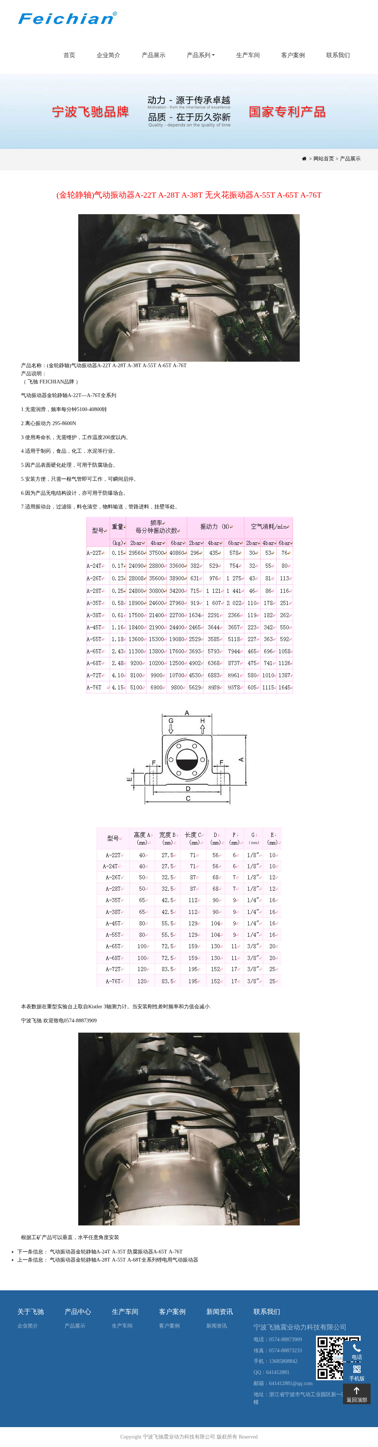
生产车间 (248, 55)
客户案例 (293, 55)
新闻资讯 (216, 1326)
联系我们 (338, 55)
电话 (357, 1347)
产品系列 (198, 55)
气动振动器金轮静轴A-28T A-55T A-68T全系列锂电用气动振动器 (124, 1260)
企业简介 (108, 55)
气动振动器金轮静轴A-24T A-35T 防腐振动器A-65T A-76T (116, 1252)
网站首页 (323, 158)
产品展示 (153, 55)
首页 (69, 55)
